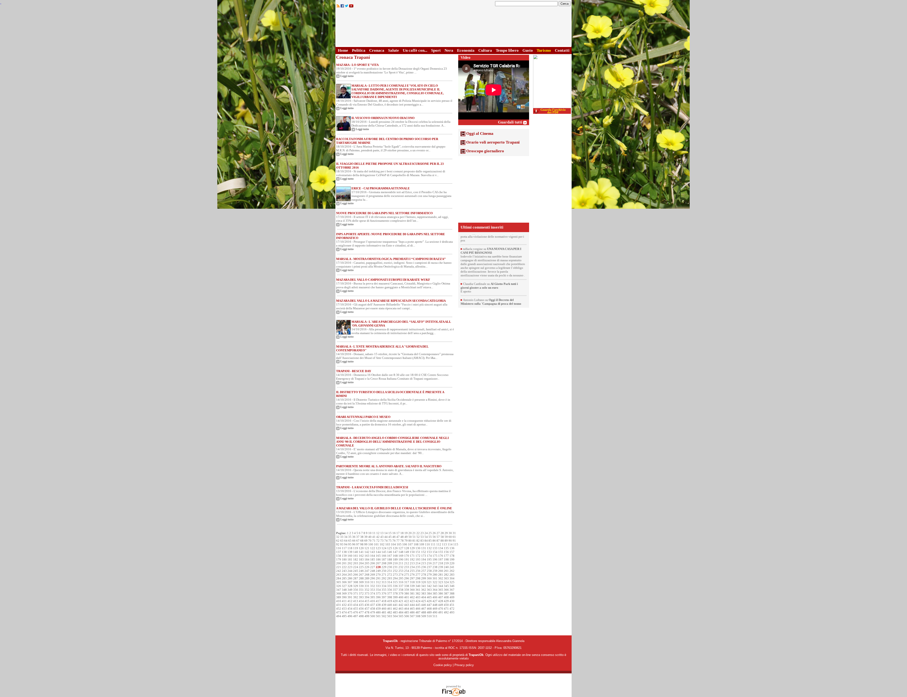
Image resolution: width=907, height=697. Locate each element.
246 (361, 571)
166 (383, 555)
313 (383, 582)
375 (378, 593)
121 (366, 548)
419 (389, 601)
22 (418, 533)
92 (337, 544)
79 (406, 540)
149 (406, 552)
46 (394, 537)
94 (345, 544)
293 (389, 578)
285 (344, 578)
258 (429, 571)
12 (378, 533)
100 (370, 544)
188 (389, 559)
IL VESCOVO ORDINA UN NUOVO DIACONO (383, 118)
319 (417, 582)
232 (400, 567)
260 (440, 571)
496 (349, 616)
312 (378, 582)
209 (389, 563)
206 (372, 563)
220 (451, 563)
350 (355, 589)
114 (450, 544)
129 (412, 548)
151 (417, 552)
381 (412, 593)
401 (406, 597)
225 (361, 567)
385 (434, 593)
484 (400, 612)
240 (446, 567)
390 (344, 597)
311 (372, 582)
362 (423, 589)
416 (372, 601)
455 (355, 608)
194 (423, 559)
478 (366, 612)
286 (349, 578)
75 (390, 540)
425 (423, 601)
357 (395, 589)
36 (353, 537)
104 (393, 544)
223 (349, 567)
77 (398, 540)
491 (440, 612)
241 (451, 567)
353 (372, 589)
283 (451, 574)
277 (417, 574)
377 (389, 593)
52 (418, 537)
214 (417, 563)
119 (355, 548)
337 (400, 586)
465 (412, 608)
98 (362, 544)
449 (440, 605)
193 (417, 559)
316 (400, 582)
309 (361, 582)
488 (423, 612)
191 (406, 559)
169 (400, 555)
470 (440, 608)
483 (395, 612)
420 (395, 601)
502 (383, 616)
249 (378, 571)
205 (366, 563)
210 (395, 563)
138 (344, 552)
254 (406, 571)
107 (410, 544)
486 (412, 612)
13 (382, 533)
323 (440, 582)
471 (446, 608)
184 (366, 559)
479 (372, 612)
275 (406, 574)
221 (338, 567)
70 (370, 540)
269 (372, 574)
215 (423, 563)
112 (438, 544)
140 (355, 552)
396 (378, 597)
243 (344, 571)
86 (434, 540)
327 (344, 586)
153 (429, 552)
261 (446, 571)
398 (389, 597)
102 (382, 544)
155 (440, 552)
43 (382, 537)
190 (400, 559)
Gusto (527, 50)
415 (366, 601)
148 (400, 552)
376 (383, 593)
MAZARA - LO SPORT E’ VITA (357, 65)
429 (446, 601)
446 (423, 605)
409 (451, 597)
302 (440, 578)
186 (378, 559)
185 (372, 559)
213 (412, 563)
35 (349, 537)
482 (389, 612)
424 (417, 601)
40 (370, 537)
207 (378, 563)
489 (429, 612)
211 (400, 563)
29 (446, 533)
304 (451, 578)
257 (423, 571)
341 (423, 586)
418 (383, 601)
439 (383, 605)
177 (446, 555)
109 (421, 544)
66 (353, 540)
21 (414, 533)
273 (395, 574)
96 (353, 544)
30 (450, 533)
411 (344, 601)
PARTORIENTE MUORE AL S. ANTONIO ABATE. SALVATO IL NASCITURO (388, 466)
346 (451, 586)
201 (344, 563)
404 (423, 597)
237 (429, 567)
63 (341, 540)
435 (361, 605)
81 (414, 540)
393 (361, 597)
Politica (358, 50)
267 (361, 574)
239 (440, 567)
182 (355, 559)
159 (344, 555)
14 (386, 533)
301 (434, 578)
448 (434, 605)
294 (395, 578)
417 (378, 601)
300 (429, 578)
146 (389, 552)
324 (446, 582)
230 (389, 567)
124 (383, 548)
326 (338, 586)
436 (366, 605)
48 (402, 537)
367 (451, 589)
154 (434, 552)
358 (400, 589)
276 (412, 574)
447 (429, 605)
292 (383, 578)
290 (372, 578)
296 (406, 578)
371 (355, 593)
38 (362, 537)
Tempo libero (507, 50)
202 (349, 563)
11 (374, 533)
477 (361, 612)
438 (378, 605)
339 (412, 586)
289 (366, 578)
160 (349, 555)
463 (400, 608)
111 (433, 544)
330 (361, 586)
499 (366, 616)
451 (451, 605)
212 (406, 563)
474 (344, 612)
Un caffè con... (415, 50)
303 (446, 578)
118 (349, 548)
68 (362, 540)
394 (366, 597)
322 (434, 582)
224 (355, 567)
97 (357, 544)
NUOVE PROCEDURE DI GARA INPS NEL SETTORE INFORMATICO (384, 213)
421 (400, 601)
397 (383, 597)
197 (440, 559)
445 (417, 605)
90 (450, 540)
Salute (393, 50)
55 (430, 537)
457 (366, 608)
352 (366, 589)
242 (338, 571)
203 (355, 563)
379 (400, 593)
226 (366, 567)
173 (423, 555)
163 (366, 555)
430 (451, 601)
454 (349, 608)
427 (434, 601)
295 (400, 578)
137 (338, 552)
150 (412, 552)
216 (429, 563)
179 (338, 559)
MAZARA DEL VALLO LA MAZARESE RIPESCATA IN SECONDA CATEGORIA (391, 300)
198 (446, 559)
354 (378, 589)
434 (355, 605)
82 (418, 540)
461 (389, 608)
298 (417, 578)
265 (349, 574)
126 (395, 548)
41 (374, 537)
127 (400, 548)
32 (337, 537)
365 (440, 589)
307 (349, 582)
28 (442, 533)
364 (434, 589)
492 (446, 612)
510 (429, 616)
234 (412, 567)
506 (406, 616)
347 (338, 589)
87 (438, 540)
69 (366, 540)
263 (338, 574)
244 (349, 571)
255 (412, 571)
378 (395, 593)
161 (355, 555)
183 (361, 559)
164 (372, 555)
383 (423, 593)
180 (344, 559)
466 (417, 608)
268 (366, 574)
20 (410, 533)
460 (383, 608)
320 (423, 582)
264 (344, 574)
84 (426, 540)
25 (430, 533)
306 (344, 582)
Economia (466, 50)
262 (451, 571)
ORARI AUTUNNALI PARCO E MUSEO (363, 417)
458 (372, 608)
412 (349, 601)
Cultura (485, 50)
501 (378, 616)
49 (406, 537)
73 (382, 540)
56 (434, 537)
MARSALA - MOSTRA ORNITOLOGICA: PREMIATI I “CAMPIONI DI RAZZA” (391, 259)
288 (361, 578)
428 (440, 601)
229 (383, 567)
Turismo (544, 50)
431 (338, 605)
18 (402, 533)
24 (426, 533)
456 (361, 608)
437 (372, 605)
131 (423, 548)
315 (395, 582)
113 (444, 544)
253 (400, 571)
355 (383, 589)
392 (355, 597)
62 (337, 540)
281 (440, 574)
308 (355, 582)
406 (434, 597)
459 (378, 608)
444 (412, 605)
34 (345, 537)
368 (338, 593)
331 (366, 586)
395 (372, 597)
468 (429, 608)
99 (366, 544)
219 (446, 563)
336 (395, 586)
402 (412, 597)
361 (417, 589)
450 (446, 605)
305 (338, 582)
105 (399, 544)
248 (372, 571)
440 (389, 605)
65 (349, 540)
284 (338, 578)
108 (416, 544)
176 (440, 555)
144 (378, 552)
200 (338, 563)
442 (400, 605)
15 (390, 533)
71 (374, 540)
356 (389, 589)
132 (429, 548)
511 (434, 616)
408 (446, 597)
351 (361, 589)
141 (361, 552)
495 (344, 616)
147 (395, 552)
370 (349, 593)
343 (434, 586)
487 (417, 612)
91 (454, 540)
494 (338, 616)
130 (417, 548)
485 (406, 612)
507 (412, 616)
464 (406, 608)
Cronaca (376, 50)
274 (400, 574)
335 (389, 586)
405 (429, 597)
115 (455, 544)
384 (429, 593)
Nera (449, 50)
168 (395, 555)
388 (451, 593)
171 (412, 555)
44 (386, 537)
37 (357, 537)
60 (450, 537)
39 (366, 537)
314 (389, 582)
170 (406, 555)
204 (361, 563)
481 (383, 612)
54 (426, 537)
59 (446, 537)
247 (366, 571)
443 (406, 605)
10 (370, 533)
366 (446, 589)
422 (406, 601)
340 (417, 586)
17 (398, 533)
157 (451, 552)
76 (394, 540)
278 (423, 574)
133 (434, 548)
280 (434, 574)
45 (390, 537)
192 (412, 559)
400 (400, 597)
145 (383, 552)
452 (338, 608)
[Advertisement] (493, 189)
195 (429, 559)
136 (451, 548)
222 (344, 567)
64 (345, 540)
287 (355, 578)
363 (429, 589)
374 (372, 593)
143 (372, 552)
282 (446, 574)
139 (349, 552)
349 (349, 589)
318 (412, 582)
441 (395, 605)
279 (429, 574)
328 (349, 586)
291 (378, 578)
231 (395, 567)
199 (451, 559)
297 (412, 578)
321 (429, 582)
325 (451, 582)
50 (410, 537)
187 (383, 559)
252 (395, 571)
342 (429, 586)
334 (383, 586)
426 (429, 601)
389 (338, 597)
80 (410, 540)
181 (349, 559)
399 (395, 597)
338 (406, 586)
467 (423, 608)
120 (361, 548)
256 (417, 571)
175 (434, 555)
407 (440, 597)
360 (412, 589)
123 (378, 548)
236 (423, 567)
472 (451, 608)
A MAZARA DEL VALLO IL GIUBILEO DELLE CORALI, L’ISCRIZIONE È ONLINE (394, 508)
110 (427, 544)
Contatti (562, 50)
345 (446, 586)
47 (398, 537)
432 (344, 605)
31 (454, 533)
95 (349, 544)
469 (434, 608)
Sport (436, 50)
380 (406, 593)
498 (361, 616)
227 (372, 567)
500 (372, 616)
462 (395, 608)
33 (341, 537)
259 (434, 571)
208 (383, 563)
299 (423, 578)
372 (361, 593)
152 (423, 552)
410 (338, 601)
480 (378, 612)
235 (417, 567)
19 (406, 533)
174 (429, 555)
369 (344, 593)
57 (438, 537)
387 (446, 593)
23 (422, 533)
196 (434, 559)
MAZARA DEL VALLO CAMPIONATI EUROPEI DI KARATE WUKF (383, 279)
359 (406, 589)
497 (355, 616)
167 (389, 555)
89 (446, 540)
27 (438, 533)
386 (440, 593)
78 (402, 540)
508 (417, 616)
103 (387, 544)
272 (389, 574)
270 (378, 574)
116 (338, 548)
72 (378, 540)
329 (355, 586)
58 (442, 537)
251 (389, 571)
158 (338, 555)
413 (355, 601)
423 (412, 601)
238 (434, 567)
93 (341, 544)
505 (400, 616)
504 (395, 616)
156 (446, 552)
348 (344, 589)
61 (454, 537)
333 (378, 586)
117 (344, 548)
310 (366, 582)
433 (349, 605)
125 (389, 548)
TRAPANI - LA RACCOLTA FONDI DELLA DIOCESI (372, 487)
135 (446, 548)
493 (451, 612)
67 (357, 540)
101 (376, 544)
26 (434, 533)
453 (344, 608)
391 (349, 597)
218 (440, 563)
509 (423, 616)
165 (378, 555)
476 (355, 612)
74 (386, 540)
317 (406, 582)
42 (378, 537)
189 (395, 559)
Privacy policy (464, 665)
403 (417, 597)
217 (434, 563)
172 (417, 555)
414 (361, 601)
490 (434, 612)
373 (366, 593)
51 (414, 537)
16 (394, 533)
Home (343, 50)
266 (355, 574)
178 (451, 555)
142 (366, 552)
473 (338, 612)
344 (440, 586)
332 (372, 586)
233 (406, 567)
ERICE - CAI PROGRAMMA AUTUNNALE (380, 188)
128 (406, 548)
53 (422, 537)
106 (404, 544)
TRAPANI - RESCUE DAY (353, 371)
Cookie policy (442, 665)
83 (422, 540)
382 (417, 593)
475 (349, 612)
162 (361, 555)
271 (383, 574)
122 (372, 548)
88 (442, 540)
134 (440, 548)
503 (389, 616)
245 (355, 571)
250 (383, 571)
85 (430, 540)
